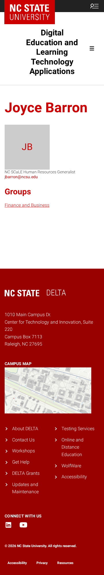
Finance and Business (27, 205)
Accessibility (74, 476)
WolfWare (71, 465)
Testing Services (78, 428)
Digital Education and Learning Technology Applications (52, 52)
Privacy (42, 563)
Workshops (23, 450)
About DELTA (25, 428)
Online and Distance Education (72, 447)
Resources (65, 563)
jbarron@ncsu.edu (21, 176)
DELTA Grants (26, 473)
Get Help (20, 462)
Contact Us (23, 440)
